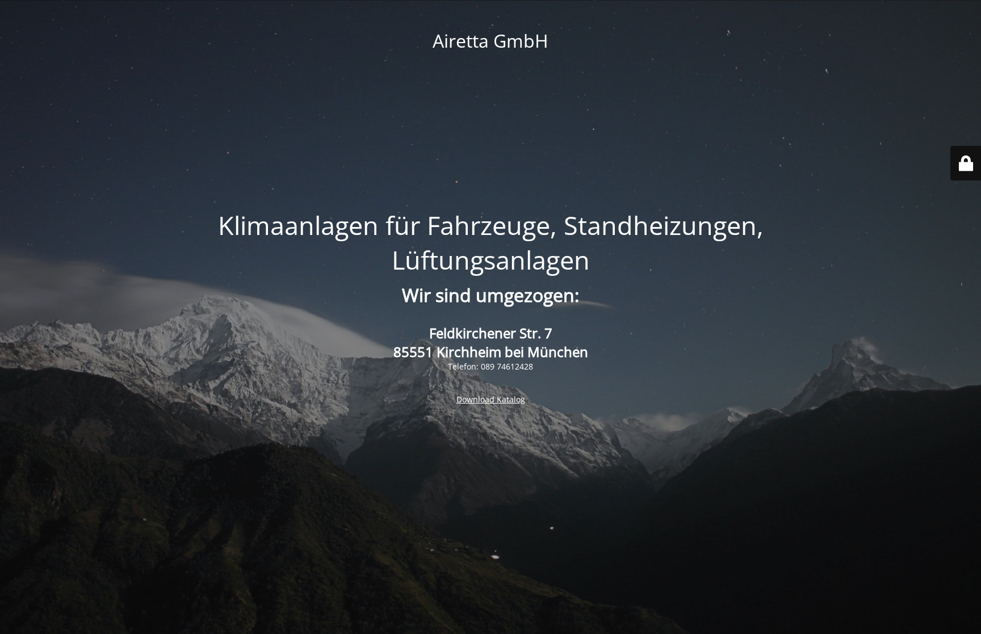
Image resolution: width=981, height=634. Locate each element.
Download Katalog (490, 399)
